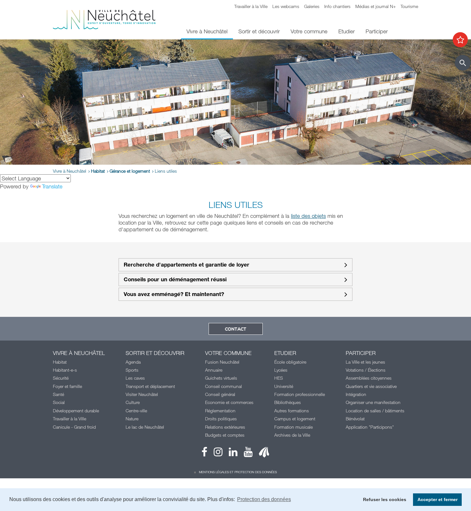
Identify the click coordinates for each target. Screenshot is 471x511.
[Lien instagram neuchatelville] (214, 453)
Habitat (98, 171)
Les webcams (285, 6)
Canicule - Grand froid (74, 427)
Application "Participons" (370, 427)
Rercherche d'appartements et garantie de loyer (186, 265)
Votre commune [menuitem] (309, 31)
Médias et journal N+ (375, 6)
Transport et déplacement (150, 386)
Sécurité (61, 378)
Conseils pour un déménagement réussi (175, 279)
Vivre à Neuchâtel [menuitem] (206, 31)
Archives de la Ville (292, 435)
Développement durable (76, 410)
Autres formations (291, 410)
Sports (132, 370)
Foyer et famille (67, 386)
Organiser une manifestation (373, 402)
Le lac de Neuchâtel (145, 427)
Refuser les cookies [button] (384, 499)
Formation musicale (293, 427)
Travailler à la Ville (251, 6)
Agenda (133, 362)
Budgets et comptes (224, 435)
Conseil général (220, 394)
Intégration (356, 394)
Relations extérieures (225, 427)
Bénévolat (355, 418)
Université (283, 386)
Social (59, 402)
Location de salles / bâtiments (375, 410)
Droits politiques (221, 418)
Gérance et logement (130, 171)
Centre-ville (136, 410)
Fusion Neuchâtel (222, 362)
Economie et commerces (229, 402)
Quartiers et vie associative (371, 386)
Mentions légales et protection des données (238, 472)
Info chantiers (337, 6)
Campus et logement (294, 418)
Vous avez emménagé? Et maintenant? (174, 294)
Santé (58, 394)
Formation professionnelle (299, 394)
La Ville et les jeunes (365, 362)
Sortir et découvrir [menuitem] (259, 31)
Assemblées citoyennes (369, 378)
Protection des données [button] (264, 499)
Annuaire (213, 370)
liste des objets (308, 215)
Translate (52, 186)
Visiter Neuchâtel (142, 394)
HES (278, 378)
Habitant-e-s (65, 370)
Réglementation (220, 410)
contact (235, 329)
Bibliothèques (287, 402)
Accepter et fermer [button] (437, 499)
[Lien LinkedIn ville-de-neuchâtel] (229, 453)
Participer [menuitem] (377, 31)
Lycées (280, 370)
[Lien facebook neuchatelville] (204, 453)
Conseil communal (223, 386)
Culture (133, 402)
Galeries (311, 6)
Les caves (135, 378)
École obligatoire (290, 362)
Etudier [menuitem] (346, 31)
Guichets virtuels (221, 378)
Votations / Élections (365, 370)
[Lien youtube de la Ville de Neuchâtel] (244, 453)
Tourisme (409, 6)
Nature (132, 418)
